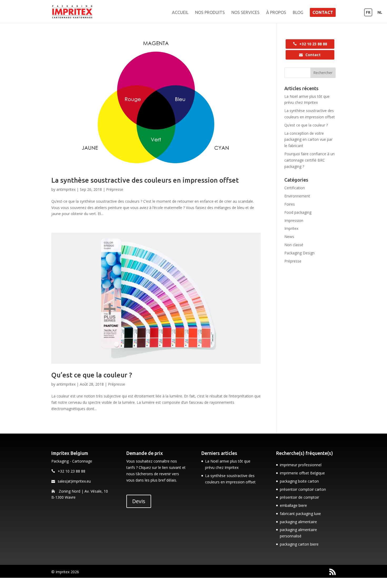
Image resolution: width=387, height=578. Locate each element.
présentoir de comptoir (299, 497)
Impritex (291, 228)
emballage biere (293, 505)
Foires (289, 204)
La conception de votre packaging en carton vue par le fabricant (308, 139)
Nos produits (210, 13)
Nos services (245, 13)
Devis (138, 501)
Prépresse (114, 189)
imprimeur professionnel (300, 464)
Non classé (293, 244)
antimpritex (66, 189)
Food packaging (297, 212)
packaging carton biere (299, 544)
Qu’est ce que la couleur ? (91, 375)
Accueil (180, 13)
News (289, 236)
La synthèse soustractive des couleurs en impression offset (145, 180)
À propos (276, 13)
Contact (322, 12)
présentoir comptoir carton (303, 489)
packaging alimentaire (298, 521)
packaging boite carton (299, 481)
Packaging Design (299, 252)
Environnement (297, 195)
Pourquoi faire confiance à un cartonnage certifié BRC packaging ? (309, 160)
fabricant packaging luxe (300, 513)
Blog (298, 13)
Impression (293, 220)
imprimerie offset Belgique (302, 472)
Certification (294, 187)
